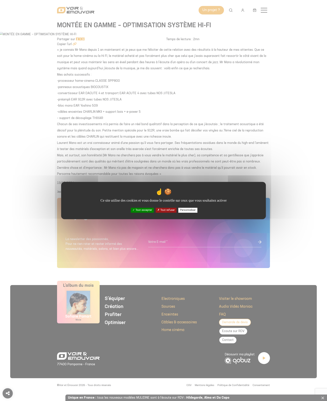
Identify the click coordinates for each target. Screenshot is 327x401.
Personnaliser (188, 210)
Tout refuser (167, 210)
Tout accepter (143, 210)
